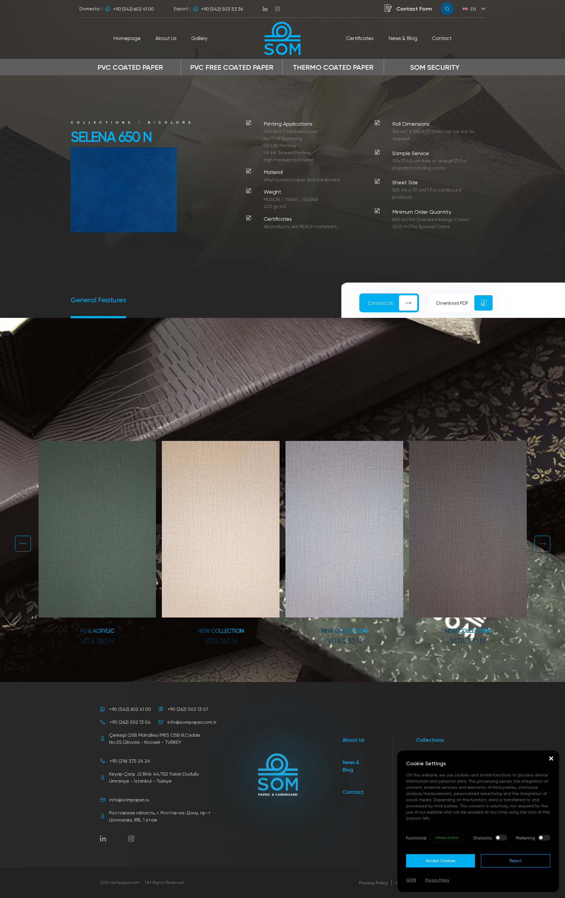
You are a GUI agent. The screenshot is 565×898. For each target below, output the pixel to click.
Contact (353, 792)
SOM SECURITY (435, 67)
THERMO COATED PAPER (333, 67)
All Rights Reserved (165, 882)
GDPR (411, 880)
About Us (353, 740)
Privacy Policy (373, 883)
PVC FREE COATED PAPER (231, 67)
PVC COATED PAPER (130, 67)
